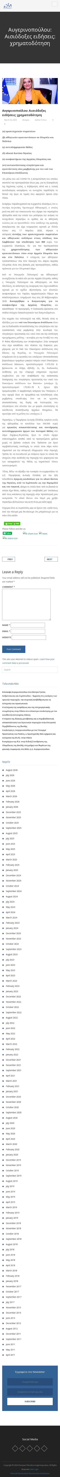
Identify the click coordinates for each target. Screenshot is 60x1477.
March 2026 (11, 796)
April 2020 (10, 1138)
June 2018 (10, 1254)
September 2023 (13, 949)
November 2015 (13, 1307)
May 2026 (10, 785)
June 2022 (10, 1028)
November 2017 (13, 1286)
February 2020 (12, 1149)
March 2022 (11, 1044)
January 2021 (12, 1091)
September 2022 (13, 1012)
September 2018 (13, 1239)
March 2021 (11, 1080)
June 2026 (10, 780)
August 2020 (12, 1117)
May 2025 (10, 849)
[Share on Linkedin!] (17, 542)
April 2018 (10, 1265)
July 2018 (10, 1249)
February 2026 (12, 801)
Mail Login (34, 1469)
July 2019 (10, 1186)
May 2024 (10, 907)
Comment (8, 587)
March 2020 (11, 1144)
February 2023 (12, 986)
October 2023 (12, 943)
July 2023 (10, 959)
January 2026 (12, 806)
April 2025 (10, 854)
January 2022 (12, 1054)
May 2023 (10, 970)
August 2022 (12, 1017)
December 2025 (13, 812)
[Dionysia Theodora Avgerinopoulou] (7, 6)
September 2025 (13, 828)
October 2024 (12, 886)
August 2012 (12, 1328)
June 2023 (10, 965)
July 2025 (10, 838)
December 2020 (13, 1096)
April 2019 (10, 1202)
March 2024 (11, 917)
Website (6, 637)
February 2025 (12, 864)
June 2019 (10, 1191)
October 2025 (12, 822)
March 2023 (11, 980)
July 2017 (10, 1302)
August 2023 (12, 954)
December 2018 (13, 1223)
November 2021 (13, 1065)
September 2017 (13, 1297)
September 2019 (13, 1175)
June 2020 (10, 1128)
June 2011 (10, 1344)
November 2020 (13, 1102)
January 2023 (12, 991)
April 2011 (10, 1354)
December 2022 (13, 996)
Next (49, 559)
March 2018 (11, 1270)
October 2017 (12, 1291)
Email (6, 631)
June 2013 (10, 1318)
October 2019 (12, 1170)
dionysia (25, 120)
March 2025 (11, 859)
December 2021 (13, 1059)
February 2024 (12, 922)
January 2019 (12, 1217)
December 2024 (13, 875)
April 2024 (10, 912)
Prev (10, 559)
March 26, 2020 (10, 120)
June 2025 (10, 843)
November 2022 (13, 1001)
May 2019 (10, 1196)
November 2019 (13, 1165)
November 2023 (13, 938)
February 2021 (12, 1086)
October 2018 (12, 1233)
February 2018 (12, 1275)
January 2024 (12, 928)
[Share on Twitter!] (10, 542)
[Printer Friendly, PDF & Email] (12, 523)
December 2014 (13, 1312)
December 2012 (13, 1323)
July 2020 (10, 1123)
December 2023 (13, 933)
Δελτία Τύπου (41, 120)
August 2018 (12, 1244)
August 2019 (12, 1181)
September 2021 (13, 1070)
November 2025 (13, 817)
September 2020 (13, 1112)
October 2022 (12, 1007)
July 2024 (10, 901)
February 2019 (12, 1212)
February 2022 (12, 1049)
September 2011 (13, 1339)
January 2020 (12, 1154)
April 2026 (10, 791)
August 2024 (12, 896)
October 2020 (12, 1107)
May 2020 (10, 1133)
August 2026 (12, 770)
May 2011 (10, 1349)
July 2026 (10, 775)
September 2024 (13, 891)
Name (6, 625)
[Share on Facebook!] (6, 542)
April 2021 (10, 1075)
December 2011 (13, 1333)
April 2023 (10, 975)
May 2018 (10, 1260)
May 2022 (10, 1033)
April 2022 (10, 1038)
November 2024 (13, 880)
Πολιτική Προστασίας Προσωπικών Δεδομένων (30, 1473)
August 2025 (12, 833)
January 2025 (12, 870)
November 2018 (13, 1228)
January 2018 (12, 1281)
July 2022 (10, 1023)
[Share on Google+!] (14, 542)
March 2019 (11, 1207)
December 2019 (13, 1160)
